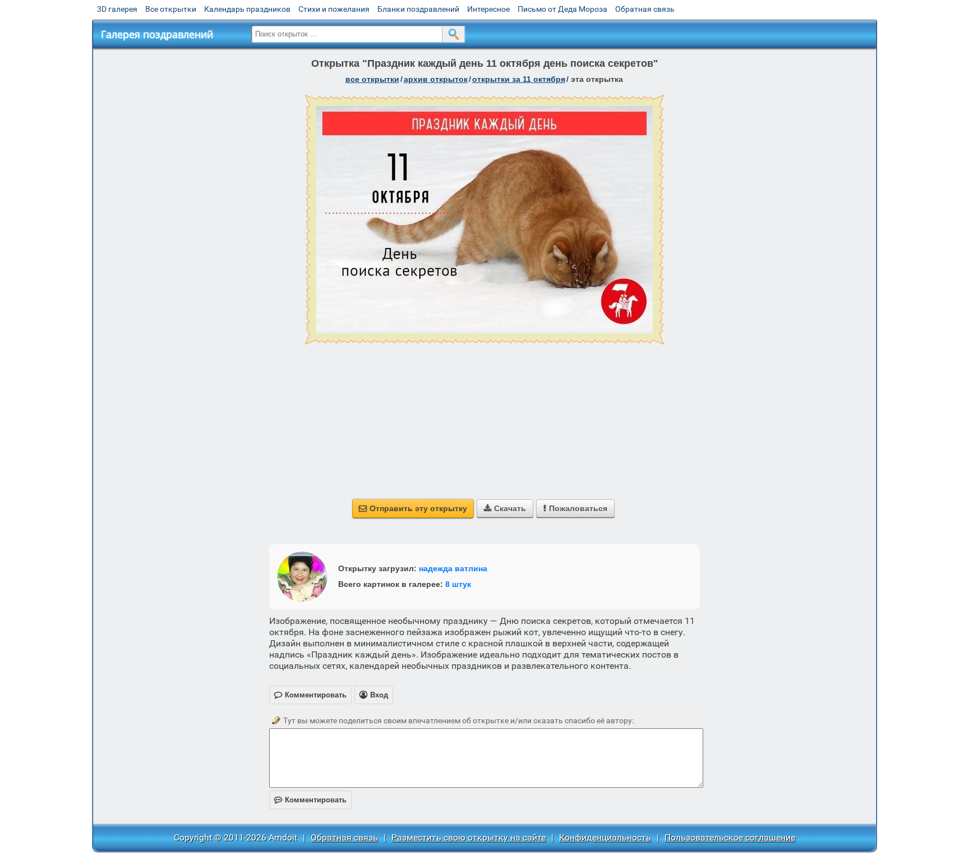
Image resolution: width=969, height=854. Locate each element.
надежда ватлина (453, 568)
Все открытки (170, 8)
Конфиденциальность (605, 837)
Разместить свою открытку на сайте (468, 837)
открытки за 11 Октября (518, 79)
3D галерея (117, 8)
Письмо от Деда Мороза (562, 8)
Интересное (488, 8)
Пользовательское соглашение (730, 837)
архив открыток (436, 79)
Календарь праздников (247, 8)
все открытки (372, 79)
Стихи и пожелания (334, 8)
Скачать (505, 508)
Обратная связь (645, 8)
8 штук (458, 584)
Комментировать (310, 800)
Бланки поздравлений (418, 8)
